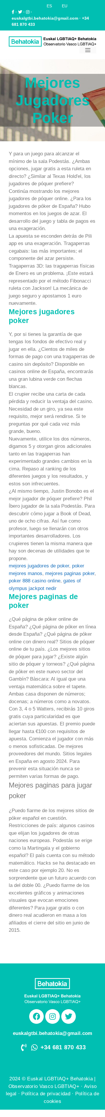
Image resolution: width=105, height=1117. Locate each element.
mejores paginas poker (69, 573)
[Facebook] (36, 1016)
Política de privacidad (45, 1093)
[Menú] (87, 50)
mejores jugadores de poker (39, 566)
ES (49, 6)
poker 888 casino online (34, 581)
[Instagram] (52, 1016)
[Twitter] (68, 1016)
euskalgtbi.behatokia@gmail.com (45, 18)
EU (64, 6)
